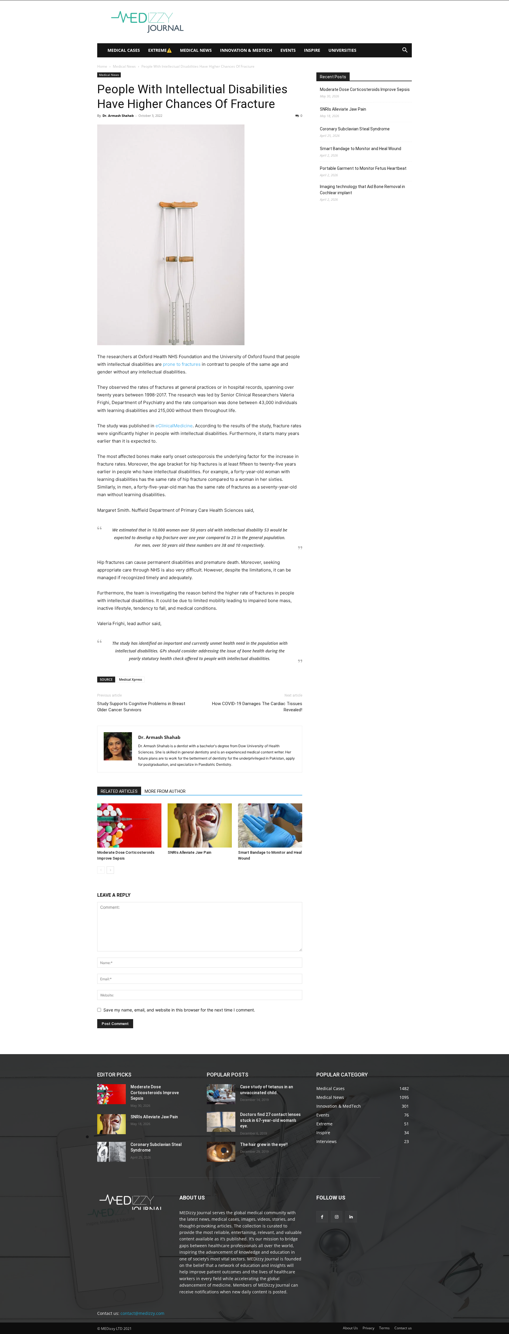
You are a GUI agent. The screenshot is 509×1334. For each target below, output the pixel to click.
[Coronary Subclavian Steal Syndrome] (111, 1152)
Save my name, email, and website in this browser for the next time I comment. (179, 1009)
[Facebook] (322, 1216)
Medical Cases (124, 50)
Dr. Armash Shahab (118, 115)
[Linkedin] (351, 1216)
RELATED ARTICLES (119, 791)
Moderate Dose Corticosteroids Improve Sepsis (365, 89)
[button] (405, 51)
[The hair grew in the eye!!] (221, 1152)
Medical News (196, 50)
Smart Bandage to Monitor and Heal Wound (360, 148)
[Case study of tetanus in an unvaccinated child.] (221, 1094)
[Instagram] (336, 1216)
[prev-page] (101, 870)
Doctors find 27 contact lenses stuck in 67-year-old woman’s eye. (270, 1120)
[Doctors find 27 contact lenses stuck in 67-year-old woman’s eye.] (221, 1122)
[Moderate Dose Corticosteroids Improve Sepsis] (129, 825)
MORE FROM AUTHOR (165, 791)
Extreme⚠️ (160, 50)
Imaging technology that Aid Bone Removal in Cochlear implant (362, 189)
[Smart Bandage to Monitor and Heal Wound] (270, 825)
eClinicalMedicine (174, 425)
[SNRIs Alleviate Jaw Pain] (200, 825)
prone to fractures (182, 364)
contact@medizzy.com (142, 1313)
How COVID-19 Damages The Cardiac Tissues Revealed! (257, 706)
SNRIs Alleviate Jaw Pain (189, 852)
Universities (342, 50)
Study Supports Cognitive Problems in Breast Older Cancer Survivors (141, 706)
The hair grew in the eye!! (264, 1144)
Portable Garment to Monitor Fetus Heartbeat (363, 168)
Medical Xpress (130, 679)
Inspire (312, 50)
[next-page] (110, 870)
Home (102, 66)
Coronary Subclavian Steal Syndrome (355, 129)
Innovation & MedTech (246, 50)
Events (288, 50)
